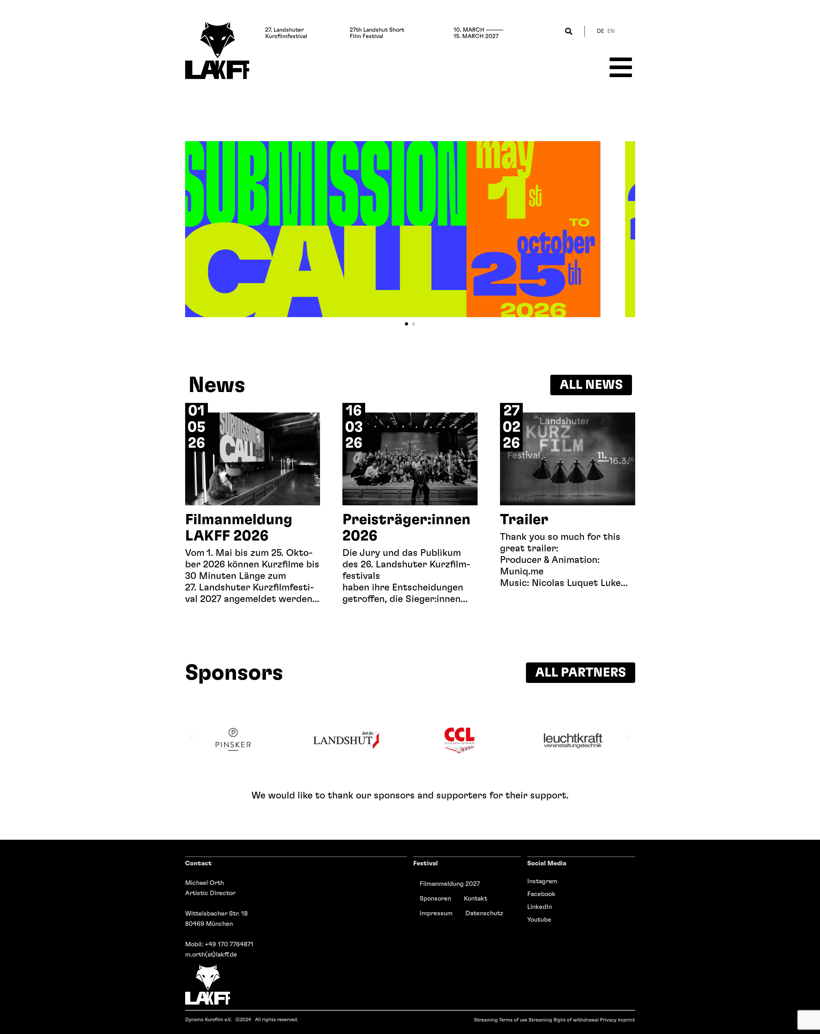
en (611, 31)
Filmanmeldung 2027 (450, 884)
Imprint (626, 1020)
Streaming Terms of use (500, 1020)
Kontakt (475, 898)
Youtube (539, 920)
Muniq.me (522, 571)
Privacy (608, 1020)
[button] (569, 31)
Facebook (541, 894)
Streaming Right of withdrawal (564, 1020)
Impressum (436, 913)
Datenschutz (484, 913)
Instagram (542, 881)
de (600, 31)
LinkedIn (539, 907)
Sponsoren (435, 898)
